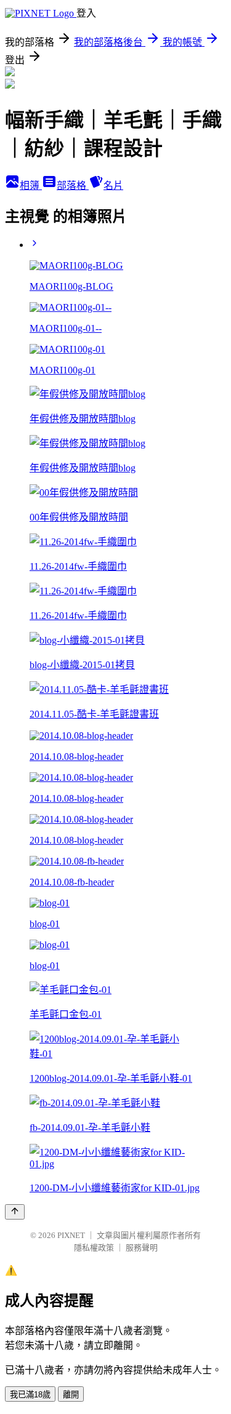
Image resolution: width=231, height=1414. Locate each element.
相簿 (31, 185)
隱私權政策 (94, 1247)
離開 (71, 1394)
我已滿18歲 (30, 1394)
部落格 (73, 185)
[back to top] (15, 1212)
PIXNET (71, 1235)
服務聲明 (142, 1247)
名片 (113, 185)
